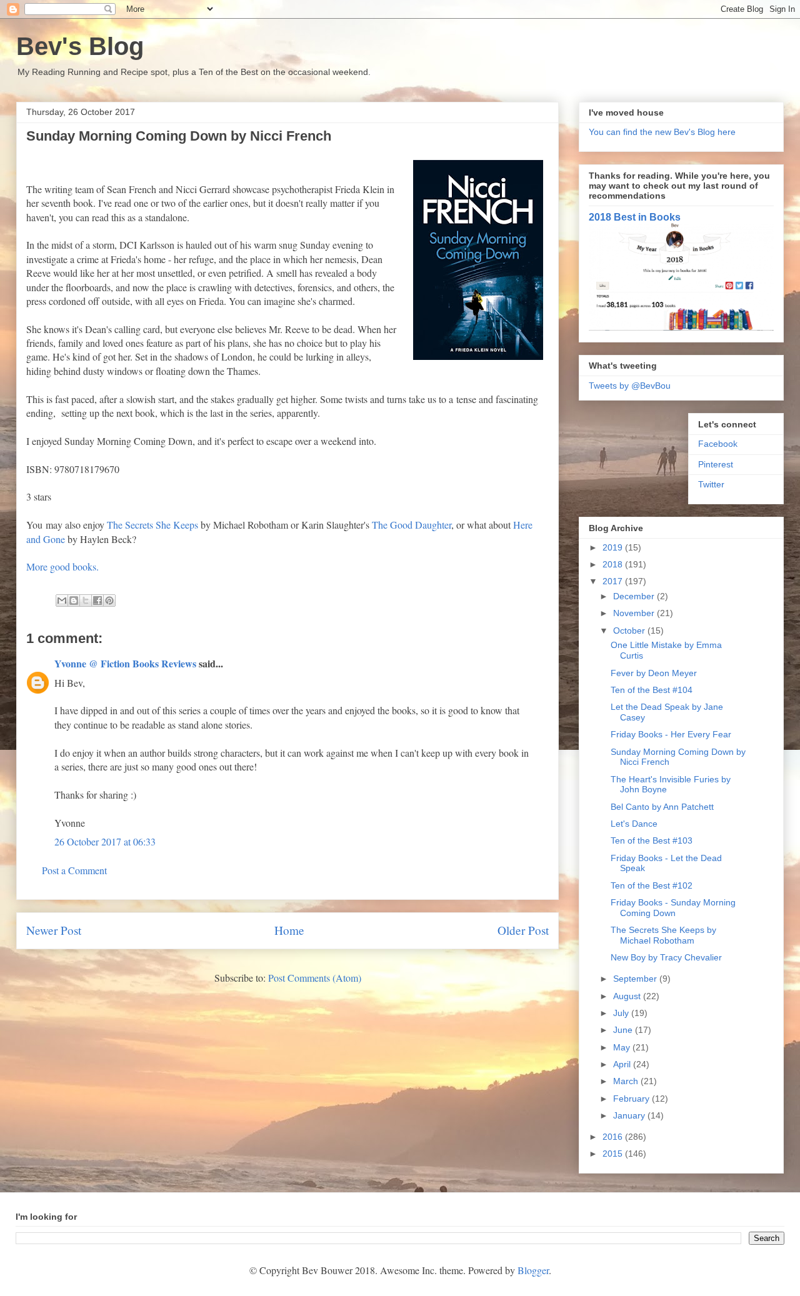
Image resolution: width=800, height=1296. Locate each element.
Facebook (718, 444)
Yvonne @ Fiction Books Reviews (125, 663)
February (632, 1099)
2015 (613, 1154)
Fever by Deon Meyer (654, 673)
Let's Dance (634, 824)
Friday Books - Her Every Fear (671, 734)
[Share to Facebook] (97, 600)
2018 (613, 564)
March (627, 1081)
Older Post (523, 930)
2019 (613, 547)
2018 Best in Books (635, 216)
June (624, 1030)
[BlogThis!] (74, 600)
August (628, 996)
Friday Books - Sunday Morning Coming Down (673, 907)
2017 (613, 581)
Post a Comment (74, 870)
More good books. (62, 566)
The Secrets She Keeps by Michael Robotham (663, 935)
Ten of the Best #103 (651, 840)
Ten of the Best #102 (651, 885)
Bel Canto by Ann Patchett (662, 807)
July (622, 1013)
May (622, 1047)
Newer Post (53, 930)
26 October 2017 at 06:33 (105, 841)
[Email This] (62, 600)
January (630, 1115)
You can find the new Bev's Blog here (662, 132)
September (636, 979)
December (635, 596)
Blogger (533, 1270)
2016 (613, 1137)
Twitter (711, 484)
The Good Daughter (411, 524)
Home (289, 930)
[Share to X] (85, 600)
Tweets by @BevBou (630, 386)
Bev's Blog (80, 46)
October (630, 631)
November (635, 613)
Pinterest (715, 464)
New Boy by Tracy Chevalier (666, 957)
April (623, 1064)
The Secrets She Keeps (154, 524)
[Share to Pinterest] (109, 600)
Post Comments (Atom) (314, 977)
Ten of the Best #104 (651, 690)
